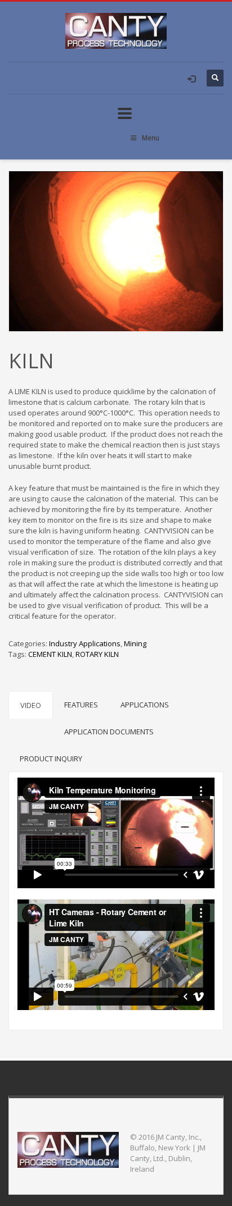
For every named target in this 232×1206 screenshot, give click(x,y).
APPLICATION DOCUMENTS (109, 732)
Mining (135, 643)
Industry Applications (85, 643)
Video (30, 705)
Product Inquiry (51, 758)
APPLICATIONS (145, 705)
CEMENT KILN (50, 654)
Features (81, 705)
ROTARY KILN (97, 654)
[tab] (30, 705)
